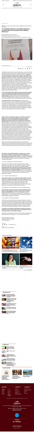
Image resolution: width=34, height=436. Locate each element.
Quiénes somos (9, 398)
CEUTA (17, 0)
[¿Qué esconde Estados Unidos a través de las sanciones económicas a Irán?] (4, 347)
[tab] (15, 381)
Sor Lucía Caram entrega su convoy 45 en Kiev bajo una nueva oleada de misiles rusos (11, 312)
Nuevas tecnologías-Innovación (9, 395)
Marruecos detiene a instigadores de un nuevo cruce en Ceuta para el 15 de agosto (11, 355)
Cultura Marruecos (12, 227)
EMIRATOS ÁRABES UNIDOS (21, 0)
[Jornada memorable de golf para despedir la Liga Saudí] (4, 308)
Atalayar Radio (17, 391)
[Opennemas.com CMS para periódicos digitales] (17, 427)
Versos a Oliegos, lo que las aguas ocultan (27, 376)
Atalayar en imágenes (18, 394)
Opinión (3, 394)
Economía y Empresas (3, 389)
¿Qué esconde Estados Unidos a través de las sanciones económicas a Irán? (11, 348)
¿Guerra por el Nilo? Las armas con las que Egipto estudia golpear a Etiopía (11, 359)
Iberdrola (25, 391)
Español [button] (3, 0)
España (6, 227)
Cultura (6, 23)
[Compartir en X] (24, 68)
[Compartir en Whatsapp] (31, 68)
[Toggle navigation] (3, 4)
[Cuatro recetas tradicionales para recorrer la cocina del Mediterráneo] (17, 374)
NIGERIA (31, 0)
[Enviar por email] (18, 68)
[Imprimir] (20, 68)
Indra (25, 392)
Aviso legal (25, 398)
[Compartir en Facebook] (22, 68)
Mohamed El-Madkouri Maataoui (6, 65)
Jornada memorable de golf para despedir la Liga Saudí (11, 308)
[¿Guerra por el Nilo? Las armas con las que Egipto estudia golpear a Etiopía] (4, 359)
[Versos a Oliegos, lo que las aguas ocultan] (27, 374)
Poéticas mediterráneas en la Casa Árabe (10, 34)
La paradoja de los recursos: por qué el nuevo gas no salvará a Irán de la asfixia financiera (11, 304)
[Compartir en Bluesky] (26, 68)
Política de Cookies (14, 398)
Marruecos (3, 227)
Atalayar (3, 23)
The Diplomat (26, 393)
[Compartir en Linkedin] (29, 68)
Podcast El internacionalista (17, 392)
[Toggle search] (31, 4)
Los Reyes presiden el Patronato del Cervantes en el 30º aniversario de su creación (17, 37)
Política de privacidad (20, 398)
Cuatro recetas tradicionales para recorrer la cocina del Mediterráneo (16, 377)
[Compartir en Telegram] (28, 68)
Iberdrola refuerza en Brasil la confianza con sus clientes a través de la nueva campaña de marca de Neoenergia (11, 300)
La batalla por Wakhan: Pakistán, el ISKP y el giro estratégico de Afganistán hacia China (11, 295)
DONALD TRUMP (27, 0)
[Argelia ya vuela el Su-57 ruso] (4, 351)
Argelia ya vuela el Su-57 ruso (11, 351)
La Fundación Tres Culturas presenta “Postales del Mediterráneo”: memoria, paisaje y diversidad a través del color (6, 377)
